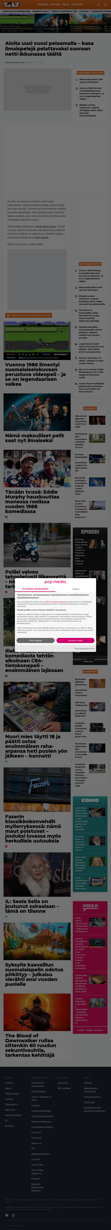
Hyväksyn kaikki (75, 640)
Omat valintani (35, 640)
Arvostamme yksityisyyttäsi (35, 588)
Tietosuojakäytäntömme (84, 648)
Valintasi (75, 589)
